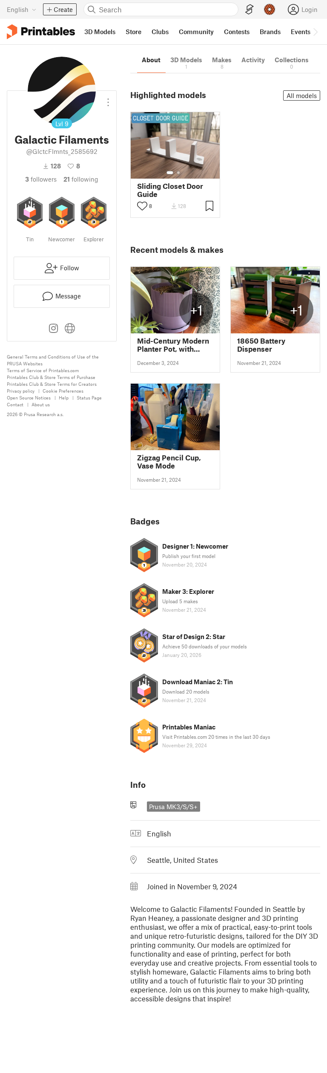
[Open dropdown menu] (108, 98)
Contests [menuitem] (237, 31)
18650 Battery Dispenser (261, 345)
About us (41, 404)
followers (41, 179)
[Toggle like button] (142, 206)
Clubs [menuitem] (160, 31)
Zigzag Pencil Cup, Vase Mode (169, 462)
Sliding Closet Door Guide (170, 190)
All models (302, 95)
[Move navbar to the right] (315, 31)
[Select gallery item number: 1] (169, 172)
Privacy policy (20, 390)
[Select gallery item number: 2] (178, 172)
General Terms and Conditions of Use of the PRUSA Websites (53, 360)
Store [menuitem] (133, 31)
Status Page (89, 397)
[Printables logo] (41, 31)
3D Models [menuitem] (99, 31)
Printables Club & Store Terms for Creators (52, 384)
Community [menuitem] (196, 31)
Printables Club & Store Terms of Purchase (51, 377)
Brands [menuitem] (270, 31)
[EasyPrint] (249, 9)
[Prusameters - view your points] (269, 9)
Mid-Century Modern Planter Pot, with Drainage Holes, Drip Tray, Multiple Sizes (173, 345)
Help (64, 397)
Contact (15, 404)
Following (80, 179)
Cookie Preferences (63, 390)
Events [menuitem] (300, 31)
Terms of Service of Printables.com (43, 370)
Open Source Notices (29, 397)
